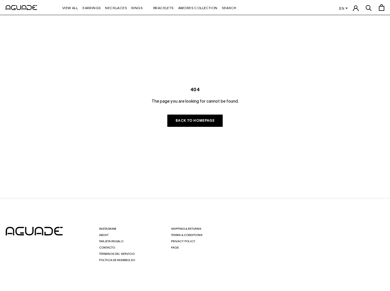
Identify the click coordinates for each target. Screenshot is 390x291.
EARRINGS (91, 8)
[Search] (369, 8)
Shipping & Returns (186, 229)
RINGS (136, 8)
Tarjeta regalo (111, 241)
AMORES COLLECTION (198, 8)
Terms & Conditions (186, 235)
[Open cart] (381, 7)
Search (229, 8)
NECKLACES (116, 8)
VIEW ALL (70, 8)
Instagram (107, 229)
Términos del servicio (117, 254)
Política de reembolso (117, 260)
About (103, 235)
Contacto (107, 248)
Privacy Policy (183, 241)
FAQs (175, 248)
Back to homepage (195, 120)
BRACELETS (163, 8)
